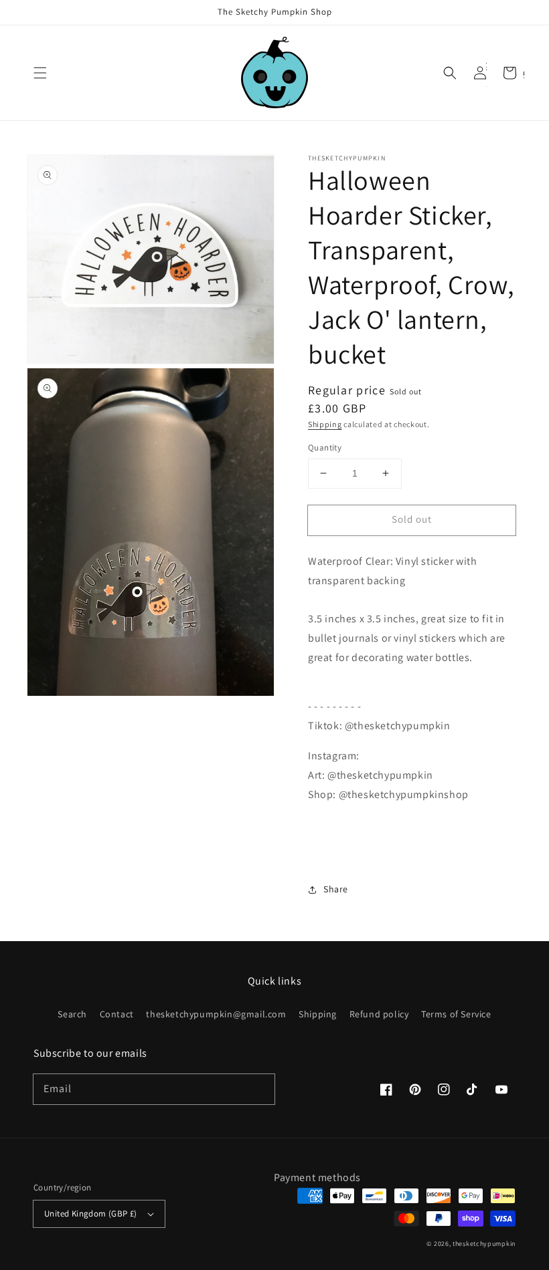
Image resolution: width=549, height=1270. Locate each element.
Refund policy (379, 1014)
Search (72, 1014)
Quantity (324, 447)
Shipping (325, 424)
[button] (40, 73)
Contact (117, 1014)
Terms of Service (456, 1014)
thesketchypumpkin (484, 1243)
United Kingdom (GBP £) (90, 1213)
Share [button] (335, 889)
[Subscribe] (259, 1089)
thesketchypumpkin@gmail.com (216, 1014)
